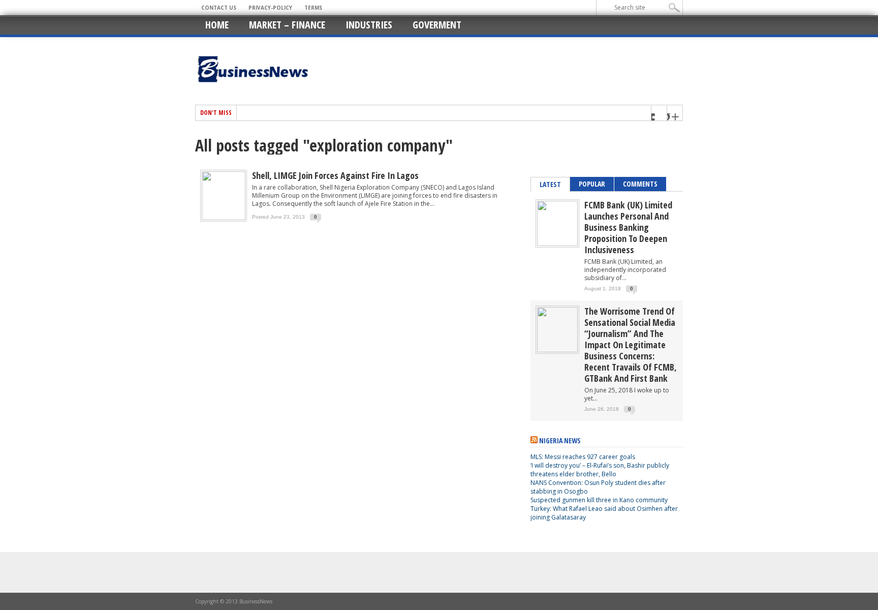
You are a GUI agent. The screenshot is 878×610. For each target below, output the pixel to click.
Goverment (437, 25)
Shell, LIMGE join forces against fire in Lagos (335, 175)
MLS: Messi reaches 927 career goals (582, 456)
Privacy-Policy (270, 7)
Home (217, 25)
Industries (369, 25)
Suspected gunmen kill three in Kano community (599, 500)
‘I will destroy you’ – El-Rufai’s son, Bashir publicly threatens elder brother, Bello (599, 469)
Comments (640, 184)
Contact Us (218, 7)
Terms (313, 7)
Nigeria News (560, 440)
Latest (550, 184)
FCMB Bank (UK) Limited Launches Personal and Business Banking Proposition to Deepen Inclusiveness (628, 227)
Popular (592, 184)
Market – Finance (287, 25)
